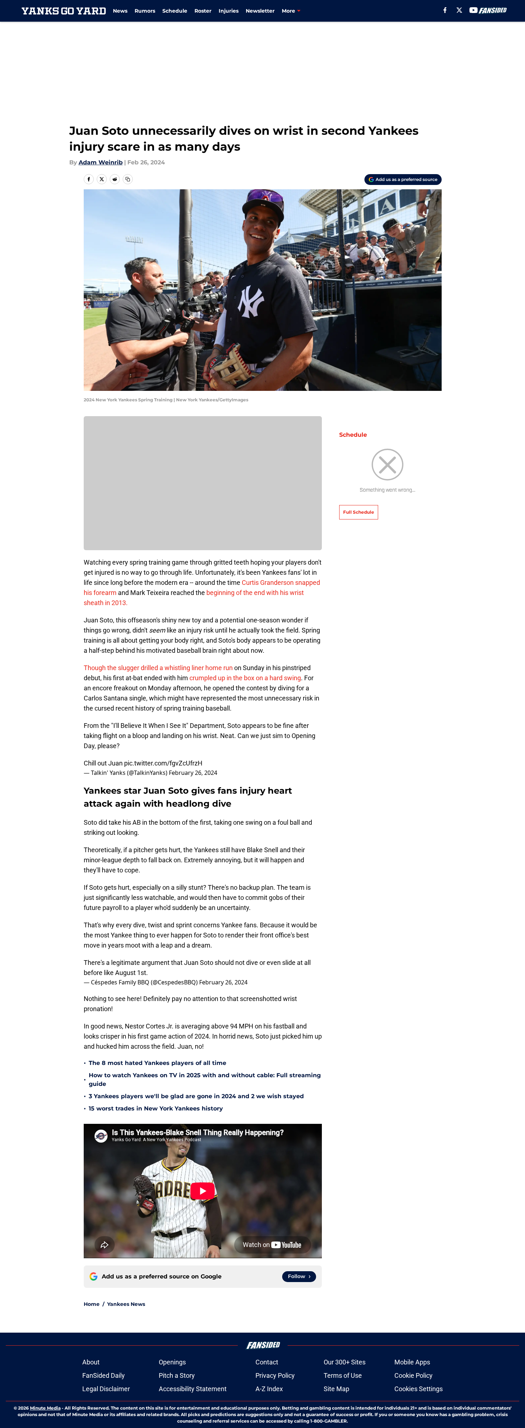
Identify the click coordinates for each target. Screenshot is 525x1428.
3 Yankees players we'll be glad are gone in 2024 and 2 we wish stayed (196, 1096)
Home (92, 1304)
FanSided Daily (103, 1375)
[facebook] (445, 10)
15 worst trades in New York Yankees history (156, 1108)
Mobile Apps (412, 1362)
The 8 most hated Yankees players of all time (157, 1063)
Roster (202, 11)
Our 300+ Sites (345, 1362)
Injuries (229, 11)
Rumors (145, 11)
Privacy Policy (275, 1375)
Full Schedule (358, 512)
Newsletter (260, 11)
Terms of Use (343, 1375)
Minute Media (45, 1408)
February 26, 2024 (193, 773)
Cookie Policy (413, 1375)
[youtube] (473, 10)
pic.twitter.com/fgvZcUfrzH (163, 763)
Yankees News (126, 1304)
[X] (459, 10)
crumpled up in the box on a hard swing (245, 678)
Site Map (336, 1389)
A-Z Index (269, 1389)
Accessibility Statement (193, 1389)
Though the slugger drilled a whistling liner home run (158, 668)
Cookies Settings (418, 1389)
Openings (172, 1362)
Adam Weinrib (101, 162)
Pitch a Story (177, 1375)
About (91, 1362)
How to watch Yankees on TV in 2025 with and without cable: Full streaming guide (205, 1079)
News (120, 11)
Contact (266, 1362)
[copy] (128, 179)
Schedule (174, 11)
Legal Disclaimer (106, 1389)
